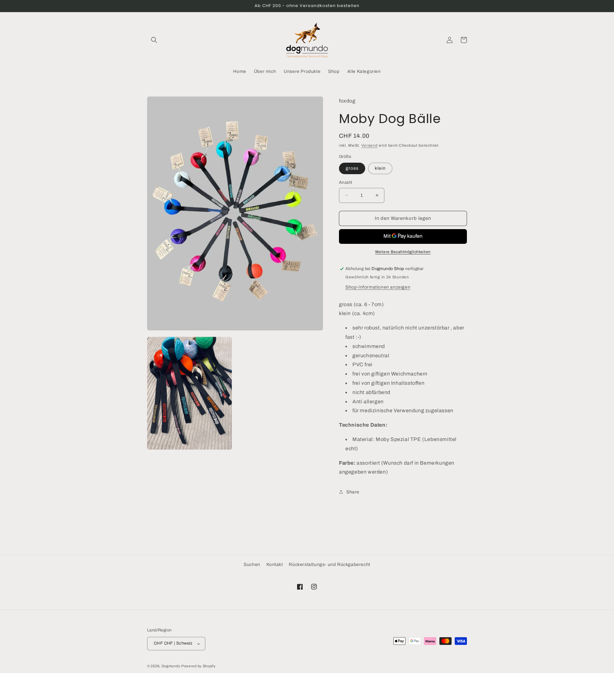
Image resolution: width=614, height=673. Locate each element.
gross (352, 168)
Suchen (252, 564)
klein (380, 168)
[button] (154, 40)
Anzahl (345, 182)
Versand (369, 145)
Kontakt (274, 564)
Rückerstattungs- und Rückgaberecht (329, 564)
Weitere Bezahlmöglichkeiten (403, 252)
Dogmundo (170, 666)
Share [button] (352, 492)
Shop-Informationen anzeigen (377, 287)
